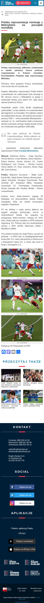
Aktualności (25, 13)
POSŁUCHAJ (24, 3)
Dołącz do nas (25, 487)
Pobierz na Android (24, 541)
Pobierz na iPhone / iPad (24, 549)
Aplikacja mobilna (36, 13)
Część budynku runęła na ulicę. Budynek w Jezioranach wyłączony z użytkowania (11, 384)
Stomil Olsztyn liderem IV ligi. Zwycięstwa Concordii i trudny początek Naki (11, 405)
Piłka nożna (9, 13)
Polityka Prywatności (22, 602)
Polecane (17, 13)
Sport (6, 15)
